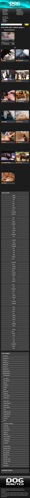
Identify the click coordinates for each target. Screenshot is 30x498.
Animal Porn (5, 10)
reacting (14, 212)
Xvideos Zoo (5, 416)
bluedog (14, 323)
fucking (15, 274)
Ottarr (4, 389)
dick (15, 286)
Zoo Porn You (6, 450)
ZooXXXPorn (5, 440)
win (14, 236)
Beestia (4, 19)
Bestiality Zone (6, 411)
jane (14, 341)
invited (14, 266)
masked (14, 240)
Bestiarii (4, 21)
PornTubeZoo (6, 407)
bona (15, 335)
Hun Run (5, 418)
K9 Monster (5, 397)
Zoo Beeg (5, 425)
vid (14, 226)
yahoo (14, 319)
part (4, 43)
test (14, 321)
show (14, 307)
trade (15, 228)
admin (14, 195)
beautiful (15, 262)
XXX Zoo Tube (6, 461)
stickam (14, 244)
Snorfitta (5, 456)
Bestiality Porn (20, 13)
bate (6, 43)
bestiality (14, 234)
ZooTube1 (5, 443)
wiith (15, 279)
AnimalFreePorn (6, 403)
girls (15, 209)
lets (14, 252)
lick (8, 43)
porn (14, 331)
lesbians (15, 288)
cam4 (15, 309)
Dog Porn (5, 393)
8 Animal (5, 432)
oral (14, 339)
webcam (15, 214)
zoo (14, 293)
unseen (14, 230)
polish (14, 207)
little (15, 232)
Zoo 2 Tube (5, 427)
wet (15, 313)
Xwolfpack (5, 20)
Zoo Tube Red (6, 436)
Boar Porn (5, 391)
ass (15, 337)
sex (14, 201)
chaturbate (14, 344)
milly (15, 348)
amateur (15, 223)
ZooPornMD (5, 452)
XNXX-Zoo (5, 434)
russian (14, 272)
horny (14, 311)
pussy (14, 270)
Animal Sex (5, 14)
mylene (14, 297)
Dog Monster (18, 5)
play (15, 291)
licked (14, 221)
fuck (14, 258)
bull (14, 199)
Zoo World (5, 9)
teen (15, 217)
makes (14, 325)
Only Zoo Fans (6, 459)
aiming (14, 315)
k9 (14, 299)
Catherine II (5, 13)
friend (14, 333)
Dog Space (5, 465)
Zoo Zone (19, 9)
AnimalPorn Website (7, 423)
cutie (15, 242)
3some (14, 329)
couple (14, 256)
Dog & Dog (5, 405)
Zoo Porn (5, 12)
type (14, 254)
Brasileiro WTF (6, 448)
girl (15, 219)
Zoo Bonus (5, 16)
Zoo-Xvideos (6, 18)
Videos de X (5, 401)
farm (15, 203)
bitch (14, 264)
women (14, 346)
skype (14, 295)
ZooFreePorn (6, 395)
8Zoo (4, 420)
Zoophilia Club (6, 414)
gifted (14, 281)
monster (14, 301)
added (14, 197)
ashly (15, 317)
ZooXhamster (20, 14)
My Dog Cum (6, 454)
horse (14, 284)
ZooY (4, 409)
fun (15, 276)
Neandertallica (6, 446)
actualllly (15, 246)
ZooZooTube (6, 438)
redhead (14, 303)
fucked (14, 268)
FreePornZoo (6, 430)
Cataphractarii (20, 12)
